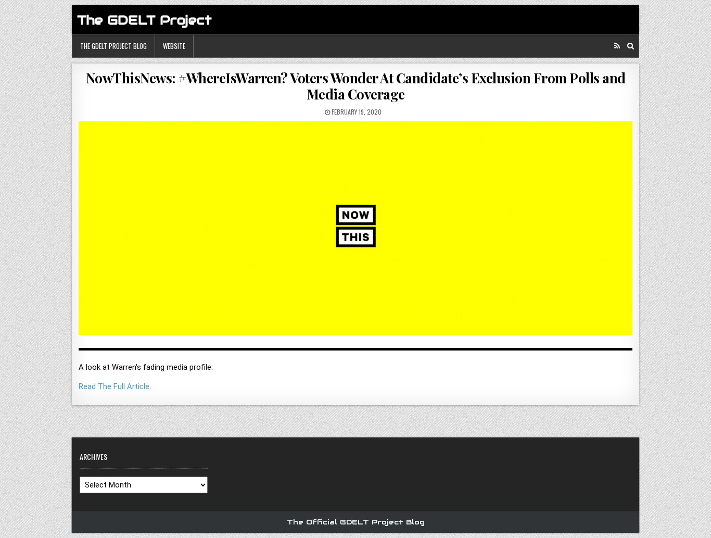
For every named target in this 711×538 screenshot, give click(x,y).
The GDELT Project (144, 20)
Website (174, 46)
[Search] (630, 46)
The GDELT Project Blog (113, 46)
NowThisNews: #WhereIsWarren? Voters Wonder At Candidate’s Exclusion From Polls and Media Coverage (356, 86)
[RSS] (617, 46)
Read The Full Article (114, 386)
